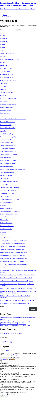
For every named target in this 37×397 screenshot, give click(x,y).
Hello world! (19, 333)
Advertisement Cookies (8, 386)
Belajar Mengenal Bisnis (6, 202)
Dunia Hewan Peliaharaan (7, 172)
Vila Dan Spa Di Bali (6, 175)
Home (5, 15)
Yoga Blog (3, 95)
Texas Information (5, 113)
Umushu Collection (5, 110)
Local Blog (3, 205)
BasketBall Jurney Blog (6, 134)
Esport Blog (3, 131)
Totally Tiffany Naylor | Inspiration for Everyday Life (14, 303)
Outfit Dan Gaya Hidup (6, 223)
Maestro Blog (3, 116)
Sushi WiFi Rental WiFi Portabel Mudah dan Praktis (14, 258)
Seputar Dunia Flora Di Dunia (8, 145)
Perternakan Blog (4, 196)
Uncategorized (7, 350)
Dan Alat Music (4, 178)
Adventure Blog (4, 220)
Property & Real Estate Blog (7, 128)
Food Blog (3, 62)
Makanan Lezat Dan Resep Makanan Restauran (13, 119)
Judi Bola (2, 267)
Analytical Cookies (7, 379)
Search (2, 306)
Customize (3, 358)
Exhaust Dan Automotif (6, 107)
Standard (14, 365)
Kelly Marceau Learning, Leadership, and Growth (13, 252)
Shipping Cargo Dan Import (7, 77)
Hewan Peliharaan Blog (6, 166)
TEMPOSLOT (4, 38)
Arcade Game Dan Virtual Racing (9, 193)
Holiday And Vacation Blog (7, 53)
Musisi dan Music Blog (6, 74)
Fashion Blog (3, 65)
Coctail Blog (3, 83)
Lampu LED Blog (5, 71)
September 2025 (7, 343)
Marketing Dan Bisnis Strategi (8, 80)
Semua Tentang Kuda (6, 238)
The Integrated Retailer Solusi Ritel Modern (12, 261)
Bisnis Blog (3, 86)
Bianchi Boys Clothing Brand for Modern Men (13, 246)
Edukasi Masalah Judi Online (8, 160)
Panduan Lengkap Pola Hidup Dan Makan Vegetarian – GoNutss (18, 275)
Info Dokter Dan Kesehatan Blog (9, 181)
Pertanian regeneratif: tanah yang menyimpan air (13, 322)
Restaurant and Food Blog (7, 226)
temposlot (2, 33)
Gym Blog (3, 232)
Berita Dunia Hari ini (5, 157)
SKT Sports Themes (18, 355)
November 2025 (7, 341)
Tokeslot (2, 36)
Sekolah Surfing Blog (6, 208)
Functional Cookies (7, 373)
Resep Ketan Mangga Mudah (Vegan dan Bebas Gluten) (15, 325)
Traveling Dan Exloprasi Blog (8, 98)
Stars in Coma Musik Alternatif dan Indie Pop (12, 255)
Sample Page (6, 16)
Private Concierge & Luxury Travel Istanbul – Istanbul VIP (16, 278)
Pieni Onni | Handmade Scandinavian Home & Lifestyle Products (18, 288)
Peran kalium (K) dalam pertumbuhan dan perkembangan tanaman (18, 321)
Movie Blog (3, 101)
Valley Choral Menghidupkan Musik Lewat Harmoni (14, 264)
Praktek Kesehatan (5, 184)
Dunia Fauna (3, 235)
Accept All (16, 358)
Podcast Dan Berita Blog (7, 142)
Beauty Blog (3, 56)
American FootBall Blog (6, 92)
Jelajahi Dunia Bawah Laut (7, 148)
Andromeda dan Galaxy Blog (8, 137)
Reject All (10, 358)
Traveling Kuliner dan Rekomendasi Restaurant (13, 169)
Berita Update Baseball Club (8, 151)
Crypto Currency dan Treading (8, 154)
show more (4, 363)
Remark (15, 373)
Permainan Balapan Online (7, 163)
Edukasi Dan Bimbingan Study (8, 214)
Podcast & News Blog (6, 125)
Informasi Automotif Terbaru (8, 104)
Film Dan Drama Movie (6, 139)
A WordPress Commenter (7, 333)
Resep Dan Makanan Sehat (7, 122)
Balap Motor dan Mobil (6, 68)
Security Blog (3, 89)
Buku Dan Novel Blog (6, 229)
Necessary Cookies (7, 365)
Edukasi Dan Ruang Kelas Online (9, 59)
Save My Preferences (12, 392)
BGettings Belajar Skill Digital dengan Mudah (12, 243)
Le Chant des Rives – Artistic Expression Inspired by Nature (16, 281)
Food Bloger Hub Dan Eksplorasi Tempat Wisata (13, 240)
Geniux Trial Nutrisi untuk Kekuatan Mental (12, 249)
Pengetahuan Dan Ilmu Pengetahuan (10, 211)
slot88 (1, 50)
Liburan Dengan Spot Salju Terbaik (9, 199)
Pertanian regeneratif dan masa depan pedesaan (13, 324)
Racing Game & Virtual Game (8, 190)
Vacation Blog (4, 217)
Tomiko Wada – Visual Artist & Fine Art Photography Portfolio (17, 300)
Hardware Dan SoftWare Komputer (9, 187)
